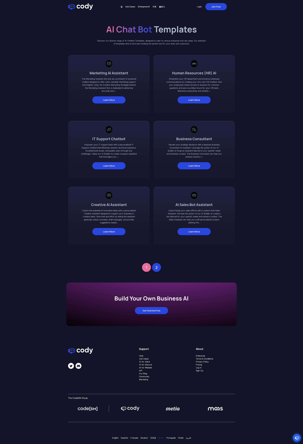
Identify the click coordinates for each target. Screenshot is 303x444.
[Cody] (130, 408)
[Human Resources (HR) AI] (194, 63)
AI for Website (145, 367)
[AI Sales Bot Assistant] (194, 195)
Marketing (143, 379)
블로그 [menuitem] (162, 6)
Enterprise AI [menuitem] (144, 6)
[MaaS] (215, 408)
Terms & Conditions (204, 359)
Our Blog (143, 373)
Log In (199, 367)
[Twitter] (71, 366)
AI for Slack (144, 362)
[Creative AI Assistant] (108, 195)
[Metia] (173, 408)
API (140, 370)
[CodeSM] (87, 408)
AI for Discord (145, 364)
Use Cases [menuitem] (130, 6)
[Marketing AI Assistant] (108, 63)
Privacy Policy (202, 362)
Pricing (199, 364)
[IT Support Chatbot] (108, 129)
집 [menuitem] (122, 6)
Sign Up (199, 370)
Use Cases (144, 359)
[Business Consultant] (194, 129)
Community (144, 376)
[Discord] (78, 366)
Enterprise (200, 356)
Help (141, 356)
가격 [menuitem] (154, 6)
